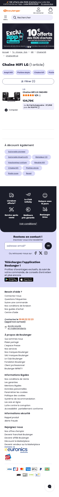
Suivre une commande (16, 302)
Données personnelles (16, 388)
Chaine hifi (41, 52)
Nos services (11, 348)
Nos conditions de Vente (17, 379)
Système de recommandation (20, 398)
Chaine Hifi (13, 168)
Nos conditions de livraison (18, 305)
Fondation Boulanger (15, 362)
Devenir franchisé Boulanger (19, 434)
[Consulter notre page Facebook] (35, 254)
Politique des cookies (15, 395)
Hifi (32, 52)
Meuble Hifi (39, 162)
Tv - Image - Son (19, 52)
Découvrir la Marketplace (17, 441)
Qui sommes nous (14, 338)
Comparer (13, 110)
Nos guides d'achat (14, 309)
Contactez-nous (13, 295)
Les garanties (11, 382)
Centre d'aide (11, 312)
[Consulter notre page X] (40, 254)
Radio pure (13, 173)
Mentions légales (13, 385)
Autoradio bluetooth (18, 157)
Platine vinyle (23, 72)
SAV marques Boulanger (16, 355)
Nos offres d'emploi (14, 431)
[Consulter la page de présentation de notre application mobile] (11, 280)
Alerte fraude (11, 420)
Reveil (29, 173)
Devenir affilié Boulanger (17, 437)
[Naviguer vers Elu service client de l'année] (28, 457)
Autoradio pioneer (16, 151)
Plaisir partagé (12, 342)
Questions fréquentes (15, 299)
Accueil (5, 52)
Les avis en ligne (13, 402)
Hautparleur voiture (17, 162)
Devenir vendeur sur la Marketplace (22, 444)
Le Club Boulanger (13, 358)
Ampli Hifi (8, 72)
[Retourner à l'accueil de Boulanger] (11, 11)
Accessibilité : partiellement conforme (24, 408)
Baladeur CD (41, 157)
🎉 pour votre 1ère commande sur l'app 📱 (28, 3)
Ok (48, 245)
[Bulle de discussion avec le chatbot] (49, 487)
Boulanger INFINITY (14, 368)
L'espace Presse (12, 345)
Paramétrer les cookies (16, 392)
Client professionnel (14, 365)
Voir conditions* (28, 223)
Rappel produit (12, 417)
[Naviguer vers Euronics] (28, 450)
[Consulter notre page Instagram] (46, 254)
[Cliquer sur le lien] (29, 36)
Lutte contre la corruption (17, 405)
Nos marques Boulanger (16, 352)
